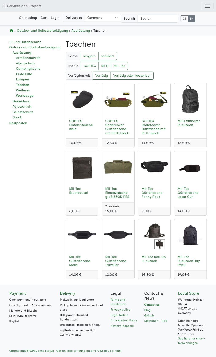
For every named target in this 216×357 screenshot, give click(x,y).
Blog (147, 310)
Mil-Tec (119, 66)
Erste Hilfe (24, 74)
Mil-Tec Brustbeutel (78, 191)
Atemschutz (25, 63)
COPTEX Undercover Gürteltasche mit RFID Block (117, 127)
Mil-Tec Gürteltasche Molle (79, 261)
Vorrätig (101, 75)
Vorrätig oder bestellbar (132, 75)
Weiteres (23, 90)
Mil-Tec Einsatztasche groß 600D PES (117, 193)
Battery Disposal (122, 326)
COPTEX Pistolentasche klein (81, 125)
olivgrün (89, 56)
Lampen (22, 79)
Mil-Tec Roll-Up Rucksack (154, 259)
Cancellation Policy (124, 320)
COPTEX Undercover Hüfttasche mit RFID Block (154, 127)
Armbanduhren (28, 58)
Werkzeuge (25, 96)
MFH (104, 66)
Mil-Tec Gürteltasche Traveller (115, 261)
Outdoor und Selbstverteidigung (42, 31)
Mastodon (151, 321)
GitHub (149, 315)
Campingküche (28, 69)
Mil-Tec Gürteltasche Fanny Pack (152, 193)
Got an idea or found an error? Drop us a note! (89, 351)
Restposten (18, 123)
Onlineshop (28, 18)
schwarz (107, 56)
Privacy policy (120, 309)
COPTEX (90, 66)
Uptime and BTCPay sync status (31, 351)
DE (184, 18)
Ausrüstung (81, 31)
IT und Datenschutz (25, 42)
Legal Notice (119, 315)
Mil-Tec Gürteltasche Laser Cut (188, 193)
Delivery (67, 293)
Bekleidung (21, 101)
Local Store (188, 293)
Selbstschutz (23, 112)
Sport (17, 117)
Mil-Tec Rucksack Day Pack (189, 261)
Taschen (22, 85)
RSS (164, 321)
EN (191, 18)
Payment (17, 293)
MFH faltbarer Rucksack (189, 123)
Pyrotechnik (22, 107)
